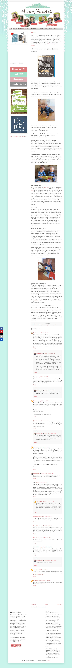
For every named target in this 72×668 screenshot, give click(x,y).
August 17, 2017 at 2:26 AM (46, 547)
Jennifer (35, 420)
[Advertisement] (17, 53)
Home (11, 28)
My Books (50, 28)
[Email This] (45, 323)
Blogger (48, 660)
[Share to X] (47, 323)
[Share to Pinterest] (49, 323)
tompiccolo (35, 580)
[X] (1, 334)
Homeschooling (21, 28)
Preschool (55, 325)
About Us (15, 28)
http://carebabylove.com (38, 574)
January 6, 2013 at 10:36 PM (42, 376)
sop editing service (37, 516)
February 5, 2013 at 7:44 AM (41, 482)
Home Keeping (33, 28)
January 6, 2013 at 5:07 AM (49, 353)
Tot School (37, 301)
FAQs (40, 325)
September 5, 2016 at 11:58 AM (44, 537)
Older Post (59, 604)
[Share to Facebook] (48, 323)
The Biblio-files (40, 28)
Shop (46, 28)
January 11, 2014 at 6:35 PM (48, 501)
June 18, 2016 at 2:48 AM (46, 525)
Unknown (35, 401)
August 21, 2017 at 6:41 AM (50, 560)
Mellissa (35, 332)
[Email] (1, 336)
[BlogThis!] (46, 323)
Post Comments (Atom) (41, 607)
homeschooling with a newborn (38, 309)
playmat (43, 583)
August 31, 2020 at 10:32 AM (45, 580)
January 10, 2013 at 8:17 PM (50, 433)
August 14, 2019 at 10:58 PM (41, 569)
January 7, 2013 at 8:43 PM (49, 390)
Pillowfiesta (35, 537)
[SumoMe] (1, 339)
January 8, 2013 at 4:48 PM (43, 401)
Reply (34, 348)
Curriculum (27, 28)
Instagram (55, 43)
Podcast (55, 28)
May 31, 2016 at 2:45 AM (46, 516)
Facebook (50, 43)
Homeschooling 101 (45, 325)
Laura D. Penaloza (37, 525)
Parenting (51, 325)
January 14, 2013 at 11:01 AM (47, 473)
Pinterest (32, 45)
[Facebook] (1, 328)
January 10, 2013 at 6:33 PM (43, 420)
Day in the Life (36, 325)
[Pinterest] (1, 331)
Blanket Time (46, 187)
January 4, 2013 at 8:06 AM (42, 332)
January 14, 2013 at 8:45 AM (43, 447)
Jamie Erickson (39, 353)
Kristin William (36, 547)
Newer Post (33, 604)
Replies (36, 351)
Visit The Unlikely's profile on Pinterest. (18, 136)
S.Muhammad (39, 501)
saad (34, 569)
